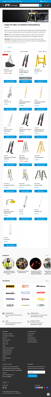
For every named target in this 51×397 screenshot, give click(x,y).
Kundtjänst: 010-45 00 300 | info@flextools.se (12, 1)
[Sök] (40, 5)
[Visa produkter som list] (46, 51)
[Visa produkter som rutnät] (44, 51)
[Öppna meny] (3, 5)
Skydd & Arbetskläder (7, 349)
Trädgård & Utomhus (7, 351)
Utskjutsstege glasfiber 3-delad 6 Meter (40, 102)
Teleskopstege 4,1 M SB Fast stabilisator (25, 130)
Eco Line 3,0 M (7, 239)
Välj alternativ (41, 81)
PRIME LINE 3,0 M (38, 211)
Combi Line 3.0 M (7, 101)
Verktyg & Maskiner (6, 353)
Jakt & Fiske (5, 343)
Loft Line (21, 211)
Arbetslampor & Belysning (8, 335)
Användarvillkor (31, 333)
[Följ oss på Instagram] (6, 388)
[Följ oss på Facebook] (3, 388)
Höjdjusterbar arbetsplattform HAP (23, 158)
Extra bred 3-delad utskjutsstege (8, 130)
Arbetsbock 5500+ (38, 185)
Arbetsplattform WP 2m (9, 185)
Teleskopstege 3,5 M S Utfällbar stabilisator (39, 130)
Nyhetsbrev (44, 1)
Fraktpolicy (30, 335)
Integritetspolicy (31, 337)
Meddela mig (25, 81)
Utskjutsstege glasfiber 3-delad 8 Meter (25, 102)
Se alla (47, 255)
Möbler (3, 345)
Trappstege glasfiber (39, 157)
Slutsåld (25, 78)
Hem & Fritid (5, 341)
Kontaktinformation (32, 339)
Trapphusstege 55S (8, 70)
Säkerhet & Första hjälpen (8, 347)
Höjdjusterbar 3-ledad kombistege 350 (8, 212)
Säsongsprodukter (6, 357)
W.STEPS (20, 100)
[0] (47, 5)
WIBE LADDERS (6, 69)
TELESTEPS (21, 69)
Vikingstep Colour (38, 70)
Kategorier (8, 51)
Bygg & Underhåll (6, 339)
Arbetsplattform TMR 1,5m (24, 185)
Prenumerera (33, 375)
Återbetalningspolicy (32, 341)
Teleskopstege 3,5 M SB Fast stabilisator (10, 158)
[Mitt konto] (45, 5)
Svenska (4, 382)
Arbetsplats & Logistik (7, 333)
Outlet (3, 360)
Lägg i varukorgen (10, 81)
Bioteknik (4, 337)
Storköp (4, 356)
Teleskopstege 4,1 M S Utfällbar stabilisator (24, 71)
